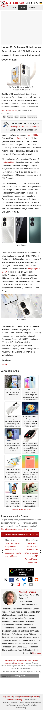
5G (4, 117)
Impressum (8, 696)
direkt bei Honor (8, 162)
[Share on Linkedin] (24, 584)
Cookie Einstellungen (15, 699)
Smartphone (32, 117)
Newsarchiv (8, 663)
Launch (23, 117)
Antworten (28, 529)
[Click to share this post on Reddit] (36, 579)
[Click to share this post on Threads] (17, 580)
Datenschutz (25, 696)
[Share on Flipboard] (18, 584)
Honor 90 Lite (32, 135)
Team (16, 696)
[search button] (34, 3)
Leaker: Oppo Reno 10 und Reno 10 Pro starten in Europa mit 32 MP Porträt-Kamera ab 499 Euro (31, 553)
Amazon (20, 138)
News (22, 7)
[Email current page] (31, 584)
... (40, 7)
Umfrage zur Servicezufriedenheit (25, 126)
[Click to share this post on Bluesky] (24, 580)
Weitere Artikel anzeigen (21, 509)
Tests (14, 7)
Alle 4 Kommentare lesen (11, 529)
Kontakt (35, 696)
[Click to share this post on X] (30, 579)
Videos (32, 7)
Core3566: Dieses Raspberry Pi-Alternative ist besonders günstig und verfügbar (13, 549)
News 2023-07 (18, 663)
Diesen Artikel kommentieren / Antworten (20, 534)
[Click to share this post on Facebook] (11, 580)
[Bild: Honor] (21, 230)
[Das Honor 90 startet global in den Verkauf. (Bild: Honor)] (21, 74)
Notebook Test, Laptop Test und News (18, 660)
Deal (16, 117)
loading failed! (6, 676)
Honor (4, 364)
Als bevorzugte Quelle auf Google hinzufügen (23, 572)
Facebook (36, 653)
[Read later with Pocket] (12, 584)
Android (10, 117)
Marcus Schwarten (9, 110)
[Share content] (6, 579)
